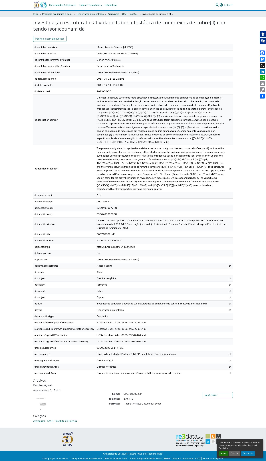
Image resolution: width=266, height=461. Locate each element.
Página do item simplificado (49, 38)
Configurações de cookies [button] (55, 458)
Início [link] (35, 14)
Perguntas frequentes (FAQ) (186, 458)
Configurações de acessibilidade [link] (86, 458)
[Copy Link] (262, 90)
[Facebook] (262, 53)
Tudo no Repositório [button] (89, 5)
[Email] (262, 84)
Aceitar (223, 453)
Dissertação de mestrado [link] (90, 14)
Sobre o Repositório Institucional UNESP (150, 458)
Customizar (248, 453)
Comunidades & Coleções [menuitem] (62, 5)
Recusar (234, 453)
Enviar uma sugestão (213, 458)
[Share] (262, 96)
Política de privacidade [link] (116, 458)
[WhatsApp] (262, 77)
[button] (43, 5)
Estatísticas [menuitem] (111, 5)
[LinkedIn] (262, 71)
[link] (218, 395)
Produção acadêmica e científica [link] (57, 14)
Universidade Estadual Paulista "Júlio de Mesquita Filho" (133, 453)
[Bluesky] (262, 59)
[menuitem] (90, 5)
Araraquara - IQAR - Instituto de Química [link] (122, 14)
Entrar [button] (227, 5)
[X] (262, 65)
